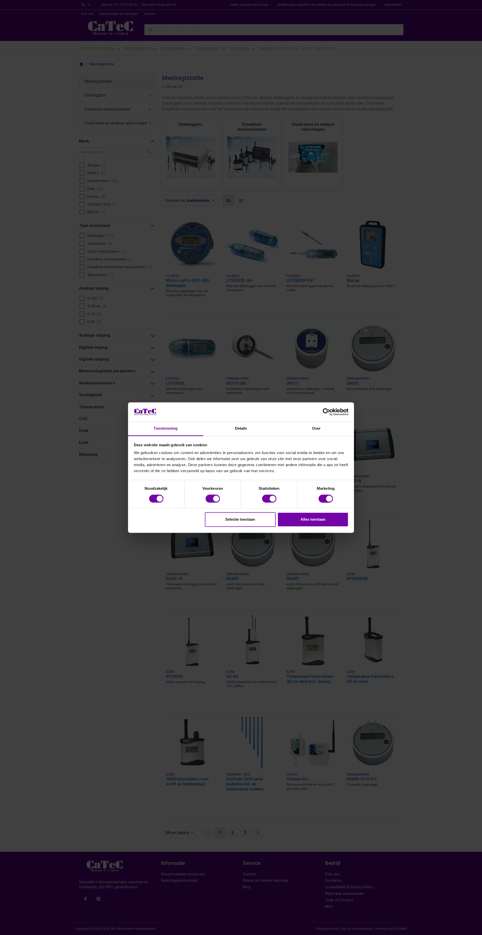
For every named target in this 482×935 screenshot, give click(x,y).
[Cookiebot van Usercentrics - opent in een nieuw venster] (326, 412)
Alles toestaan (312, 519)
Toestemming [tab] (165, 428)
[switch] (213, 499)
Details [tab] (241, 428)
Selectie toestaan (240, 519)
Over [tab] (316, 428)
